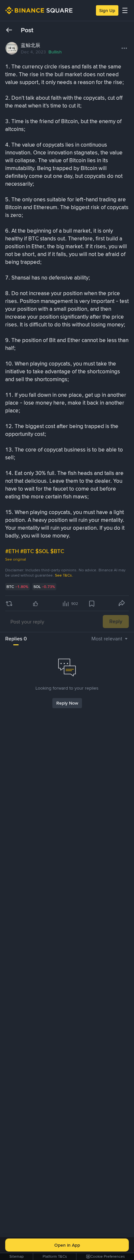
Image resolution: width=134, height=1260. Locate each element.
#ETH (12, 551)
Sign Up (107, 10)
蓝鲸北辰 (30, 45)
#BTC (27, 551)
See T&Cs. (64, 575)
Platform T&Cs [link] (55, 1256)
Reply (115, 621)
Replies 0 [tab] (16, 638)
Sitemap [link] (16, 1256)
